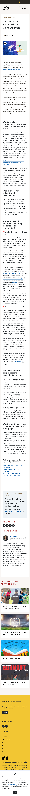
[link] (5, 758)
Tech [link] (3, 749)
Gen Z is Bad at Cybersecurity (11, 473)
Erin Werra (13, 536)
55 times (14, 282)
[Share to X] (3, 726)
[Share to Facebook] (4, 525)
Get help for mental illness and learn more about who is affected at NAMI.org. (13, 162)
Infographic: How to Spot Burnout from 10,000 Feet (14, 683)
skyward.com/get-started (13, 511)
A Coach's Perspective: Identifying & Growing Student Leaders (15, 607)
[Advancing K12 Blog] (6, 8)
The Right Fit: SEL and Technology (13, 475)
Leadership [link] (5, 737)
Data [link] (3, 752)
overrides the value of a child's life (13, 279)
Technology (7, 18)
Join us (5, 712)
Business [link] (4, 746)
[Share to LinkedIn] (7, 525)
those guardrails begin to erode (12, 273)
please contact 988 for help (11, 69)
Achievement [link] (6, 740)
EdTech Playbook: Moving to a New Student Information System (14, 633)
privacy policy (12, 785)
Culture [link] (4, 743)
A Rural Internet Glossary (11, 658)
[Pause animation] (5, 43)
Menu (22, 8)
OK (15, 792)
